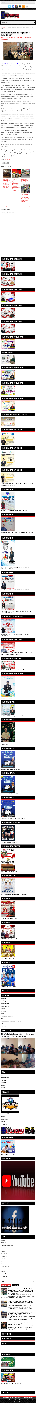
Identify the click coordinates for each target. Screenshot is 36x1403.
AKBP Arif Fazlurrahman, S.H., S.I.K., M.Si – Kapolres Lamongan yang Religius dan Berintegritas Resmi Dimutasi (20, 1313)
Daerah (3, 1008)
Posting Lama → (30, 206)
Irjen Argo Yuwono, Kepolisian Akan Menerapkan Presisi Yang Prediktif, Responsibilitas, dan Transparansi (16, 184)
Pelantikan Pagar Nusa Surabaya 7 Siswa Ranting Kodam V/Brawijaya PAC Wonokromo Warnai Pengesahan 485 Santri (21, 1302)
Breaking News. (5, 1006)
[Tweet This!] (7, 159)
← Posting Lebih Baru (7, 206)
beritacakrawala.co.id (18, 1397)
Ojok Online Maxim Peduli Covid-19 (24, 180)
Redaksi (3, 1116)
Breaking (3, 998)
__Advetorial (4, 1256)
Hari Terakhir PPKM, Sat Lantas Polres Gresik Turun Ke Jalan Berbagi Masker (25, 198)
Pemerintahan (4, 1269)
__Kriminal (3, 1259)
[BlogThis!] (4, 163)
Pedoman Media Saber (7, 1245)
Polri (2, 1018)
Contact (3, 1121)
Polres (2, 1013)
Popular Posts (6, 1285)
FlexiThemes (10, 1399)
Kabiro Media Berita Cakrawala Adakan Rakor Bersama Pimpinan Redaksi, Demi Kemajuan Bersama (17, 1035)
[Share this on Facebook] (5, 159)
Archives (15, 1285)
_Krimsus (3, 1264)
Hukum (3, 1251)
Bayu (32, 1397)
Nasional (3, 1011)
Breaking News (5, 1003)
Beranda (19, 206)
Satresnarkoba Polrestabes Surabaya (11, 1021)
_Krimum (3, 1261)
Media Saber (4, 1119)
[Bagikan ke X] (6, 163)
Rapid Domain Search (23, 1401)
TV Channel (4, 1124)
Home (3, 27)
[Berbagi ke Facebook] (8, 163)
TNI (2, 1023)
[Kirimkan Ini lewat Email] (3, 163)
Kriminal (3, 1085)
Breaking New (4, 1001)
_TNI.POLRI (4, 1254)
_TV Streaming (5, 1266)
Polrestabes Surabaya (7, 1016)
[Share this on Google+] (9, 159)
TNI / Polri (3, 1026)
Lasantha (26, 1399)
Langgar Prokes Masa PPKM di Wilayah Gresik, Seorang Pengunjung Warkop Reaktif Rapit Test (7, 183)
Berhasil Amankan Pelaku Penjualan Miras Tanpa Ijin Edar (16, 33)
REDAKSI (3, 1242)
